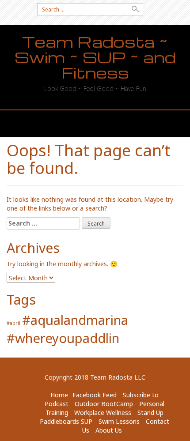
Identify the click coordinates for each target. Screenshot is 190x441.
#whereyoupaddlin (63, 338)
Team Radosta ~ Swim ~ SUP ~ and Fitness (95, 57)
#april (13, 323)
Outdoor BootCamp (104, 404)
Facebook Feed (94, 395)
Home (59, 395)
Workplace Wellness (102, 412)
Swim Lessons (119, 421)
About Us (108, 430)
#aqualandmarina (75, 320)
